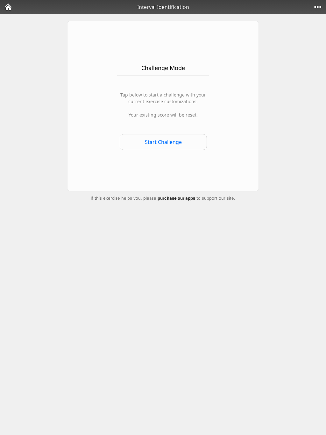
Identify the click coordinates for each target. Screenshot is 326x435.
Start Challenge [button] (163, 142)
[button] (8, 7)
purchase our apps (176, 198)
